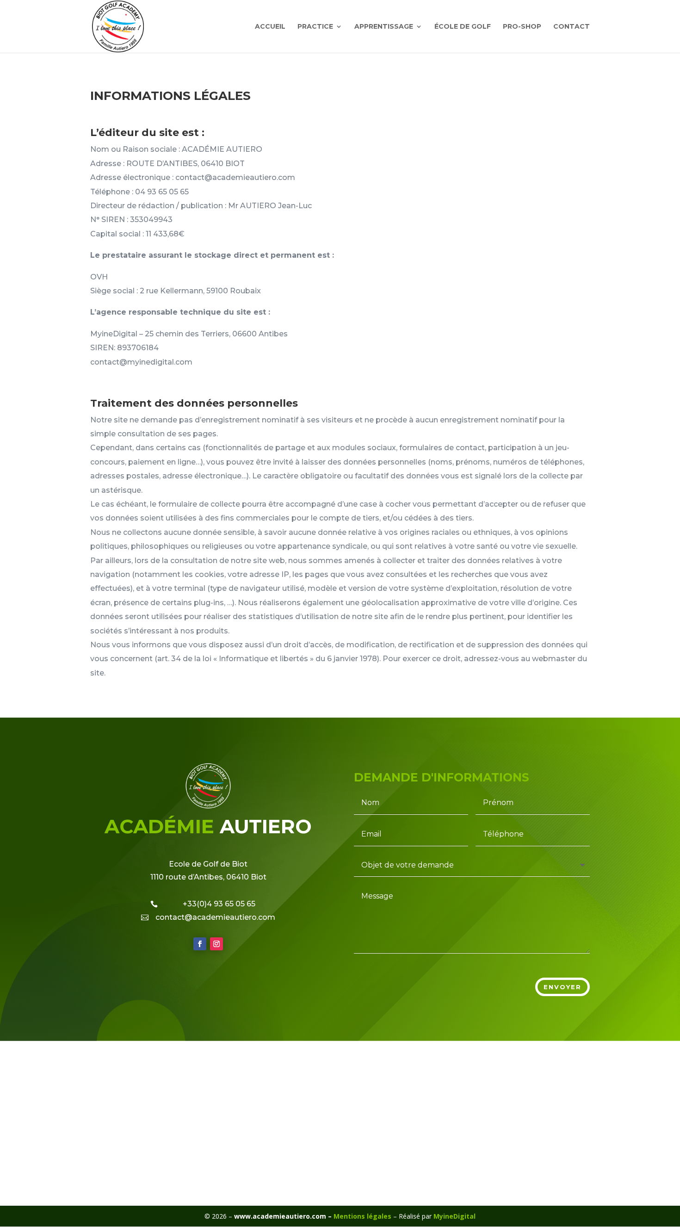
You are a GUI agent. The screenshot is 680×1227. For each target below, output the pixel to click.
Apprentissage (383, 27)
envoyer (562, 987)
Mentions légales (363, 1216)
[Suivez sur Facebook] (199, 943)
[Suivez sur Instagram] (216, 943)
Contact (571, 27)
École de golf (462, 27)
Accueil (270, 27)
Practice (315, 27)
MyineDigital (454, 1216)
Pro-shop (522, 27)
